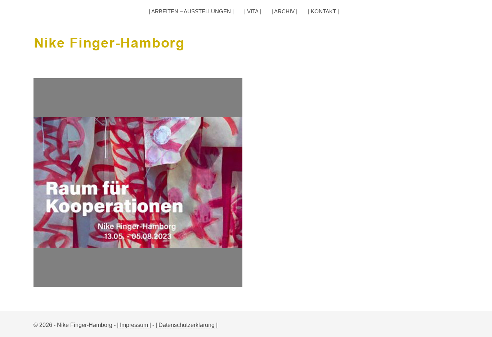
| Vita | (252, 11)
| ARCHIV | (285, 11)
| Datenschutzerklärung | (187, 325)
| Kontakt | (323, 11)
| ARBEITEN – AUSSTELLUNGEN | (191, 11)
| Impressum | (134, 325)
